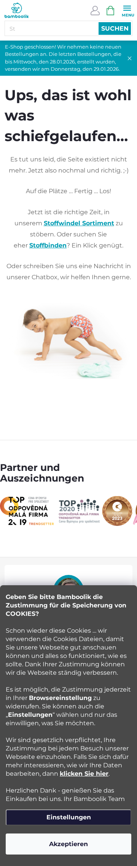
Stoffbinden (48, 245)
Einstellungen (68, 817)
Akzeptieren (68, 844)
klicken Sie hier (84, 773)
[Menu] (127, 10)
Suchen (115, 28)
